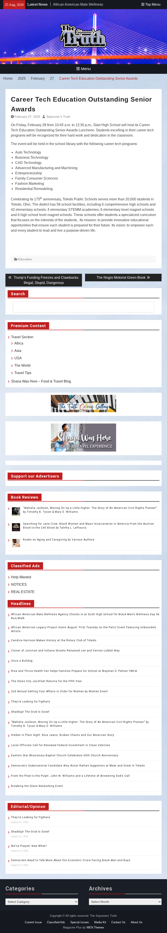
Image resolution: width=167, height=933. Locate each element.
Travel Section (22, 337)
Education (25, 259)
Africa (18, 343)
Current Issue (33, 922)
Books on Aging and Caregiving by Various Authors (59, 539)
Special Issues (79, 922)
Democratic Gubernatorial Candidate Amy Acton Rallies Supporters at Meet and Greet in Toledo (78, 765)
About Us (136, 922)
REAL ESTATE (23, 592)
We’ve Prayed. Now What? (29, 845)
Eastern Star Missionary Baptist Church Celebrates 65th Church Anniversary (64, 755)
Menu (86, 69)
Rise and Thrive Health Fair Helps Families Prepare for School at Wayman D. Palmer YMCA (74, 671)
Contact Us (118, 922)
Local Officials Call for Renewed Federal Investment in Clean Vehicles (60, 745)
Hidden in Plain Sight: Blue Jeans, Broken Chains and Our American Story (62, 735)
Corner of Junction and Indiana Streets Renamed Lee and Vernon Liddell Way (65, 650)
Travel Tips (22, 373)
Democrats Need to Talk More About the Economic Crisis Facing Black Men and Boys (70, 860)
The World (22, 365)
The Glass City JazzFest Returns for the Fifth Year (46, 681)
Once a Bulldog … (23, 660)
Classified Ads (56, 922)
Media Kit (100, 922)
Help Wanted (21, 577)
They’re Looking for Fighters (30, 701)
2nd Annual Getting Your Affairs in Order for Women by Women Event (59, 691)
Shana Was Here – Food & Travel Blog (41, 381)
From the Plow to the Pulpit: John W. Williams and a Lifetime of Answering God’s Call (70, 775)
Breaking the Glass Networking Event (37, 786)
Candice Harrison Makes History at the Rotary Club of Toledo (53, 640)
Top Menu (152, 4)
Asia (17, 351)
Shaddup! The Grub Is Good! (30, 711)
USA (18, 358)
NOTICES (19, 584)
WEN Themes (95, 927)
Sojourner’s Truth (58, 116)
